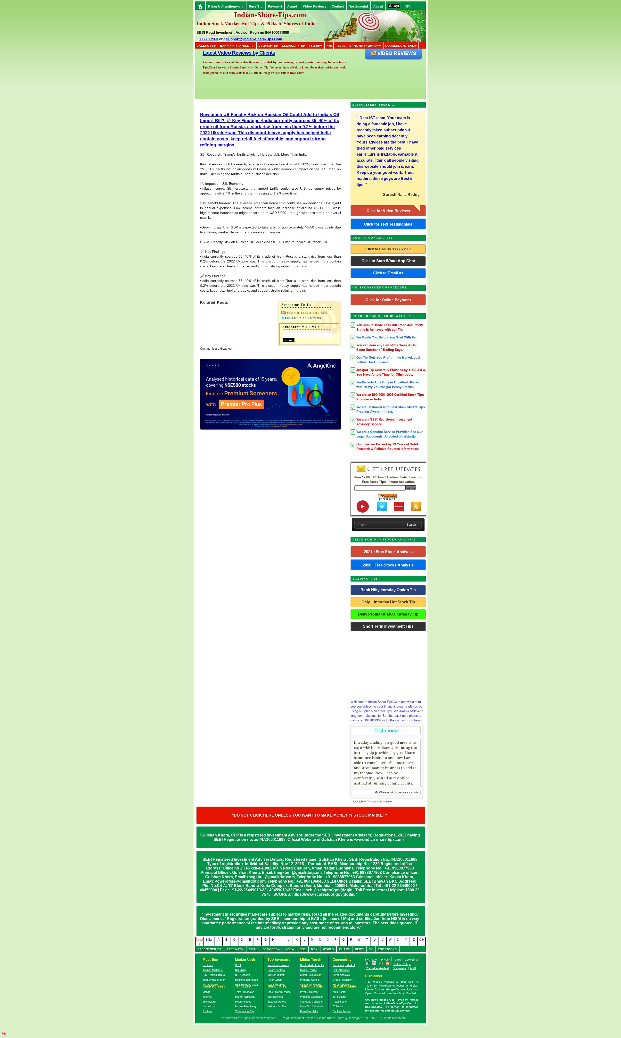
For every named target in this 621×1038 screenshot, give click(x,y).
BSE (303, 949)
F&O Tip (314, 45)
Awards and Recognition (231, 53)
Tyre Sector (339, 996)
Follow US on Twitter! (303, 318)
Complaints (399, 968)
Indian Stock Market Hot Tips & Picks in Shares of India (256, 23)
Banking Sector (342, 1011)
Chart (344, 949)
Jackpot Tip (206, 45)
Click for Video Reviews (388, 210)
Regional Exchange (246, 979)
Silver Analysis (341, 975)
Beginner (208, 965)
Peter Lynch (275, 979)
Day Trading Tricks (214, 975)
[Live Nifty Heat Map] (381, 964)
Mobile (206, 992)
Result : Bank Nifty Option (357, 45)
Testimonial (358, 6)
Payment (275, 6)
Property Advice (309, 979)
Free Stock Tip (209, 949)
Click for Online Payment (388, 300)
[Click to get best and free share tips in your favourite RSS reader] (388, 964)
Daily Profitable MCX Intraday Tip (388, 614)
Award (292, 6)
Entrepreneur (275, 996)
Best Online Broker (214, 979)
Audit (413, 968)
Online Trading (308, 970)
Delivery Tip (268, 45)
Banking (207, 1011)
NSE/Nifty (240, 970)
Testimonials (376, 801)
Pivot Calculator (309, 992)
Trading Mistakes (213, 970)
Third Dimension (244, 992)
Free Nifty (235, 949)
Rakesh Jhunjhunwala (226, 6)
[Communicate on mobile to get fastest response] (367, 964)
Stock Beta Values (310, 975)
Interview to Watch (278, 965)
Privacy (385, 959)
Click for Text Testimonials (388, 224)
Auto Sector (339, 992)
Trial (253, 949)
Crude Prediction (342, 979)
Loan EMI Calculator (312, 1006)
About (378, 6)
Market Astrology (245, 996)
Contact (338, 6)
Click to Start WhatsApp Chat (388, 261)
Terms (397, 959)
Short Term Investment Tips (388, 626)
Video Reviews (315, 6)
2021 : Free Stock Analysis (388, 551)
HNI (329, 45)
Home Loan (209, 1006)
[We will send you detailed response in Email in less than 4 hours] (374, 964)
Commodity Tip (293, 45)
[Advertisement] (388, 664)
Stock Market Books (312, 965)
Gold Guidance (341, 970)
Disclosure (410, 959)
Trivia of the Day (244, 1011)
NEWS (359, 949)
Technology (209, 1001)
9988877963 (208, 39)
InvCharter (371, 959)
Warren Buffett (276, 975)
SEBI (238, 965)
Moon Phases (243, 1001)
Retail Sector (340, 1001)
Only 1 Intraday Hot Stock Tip (388, 602)
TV (371, 949)
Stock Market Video (279, 992)
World (328, 949)
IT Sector (338, 1006)
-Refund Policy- (402, 964)
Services (270, 949)
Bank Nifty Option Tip (237, 45)
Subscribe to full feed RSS (306, 312)
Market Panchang (245, 1006)
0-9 (421, 939)
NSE (289, 949)
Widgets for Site (277, 1006)
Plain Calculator (309, 1011)
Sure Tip (256, 6)
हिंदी (408, 6)
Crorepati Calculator (312, 1001)
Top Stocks (387, 949)
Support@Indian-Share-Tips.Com (254, 39)
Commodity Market (344, 965)
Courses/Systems (399, 45)
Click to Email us (388, 273)
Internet (207, 996)
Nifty (209, 939)
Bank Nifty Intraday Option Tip (388, 590)
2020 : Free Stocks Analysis (388, 565)
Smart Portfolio (276, 970)
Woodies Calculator (311, 996)
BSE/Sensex (242, 975)
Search (411, 524)
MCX (314, 949)
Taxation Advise (277, 1001)
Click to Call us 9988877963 (388, 249)
